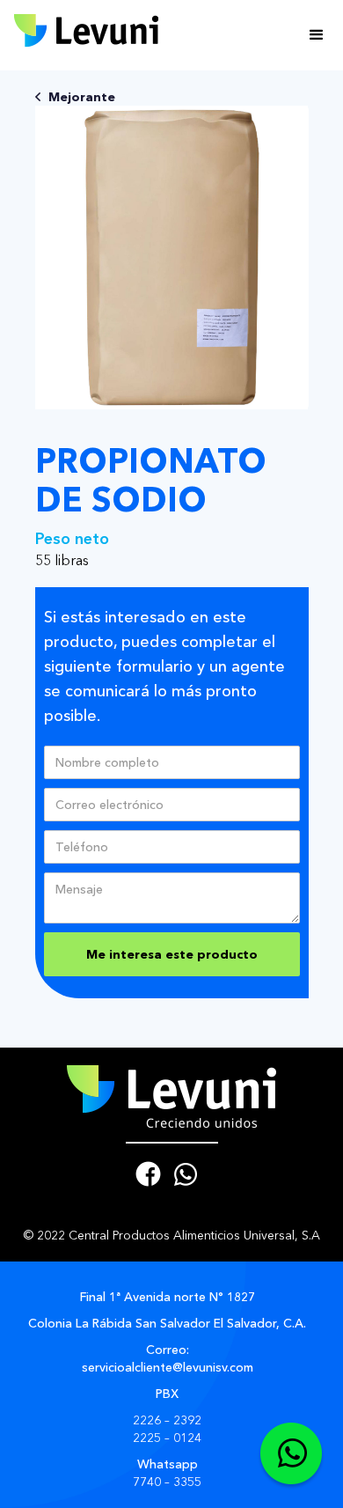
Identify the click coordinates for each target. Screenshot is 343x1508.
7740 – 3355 (167, 1482)
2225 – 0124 (167, 1437)
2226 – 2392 (167, 1420)
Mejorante (81, 97)
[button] (316, 35)
